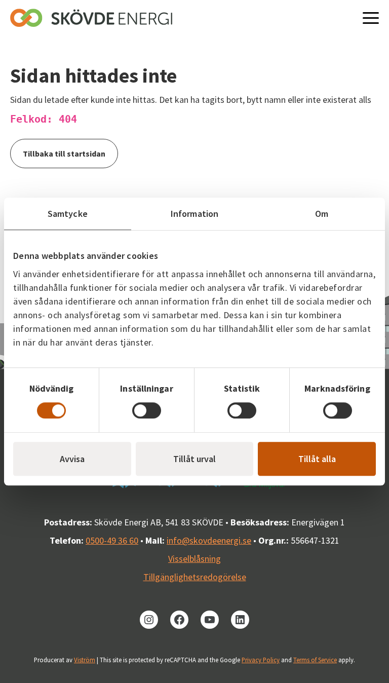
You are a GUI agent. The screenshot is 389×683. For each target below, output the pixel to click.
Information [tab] (194, 213)
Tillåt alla (317, 459)
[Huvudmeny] (371, 18)
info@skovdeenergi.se (209, 540)
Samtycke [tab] (68, 213)
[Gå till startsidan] (91, 18)
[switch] (146, 410)
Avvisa (72, 459)
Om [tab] (321, 213)
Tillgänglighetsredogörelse (194, 577)
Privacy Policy (261, 660)
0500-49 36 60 (112, 540)
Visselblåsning (194, 558)
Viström (84, 660)
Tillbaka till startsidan (64, 153)
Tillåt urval (194, 459)
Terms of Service (315, 660)
